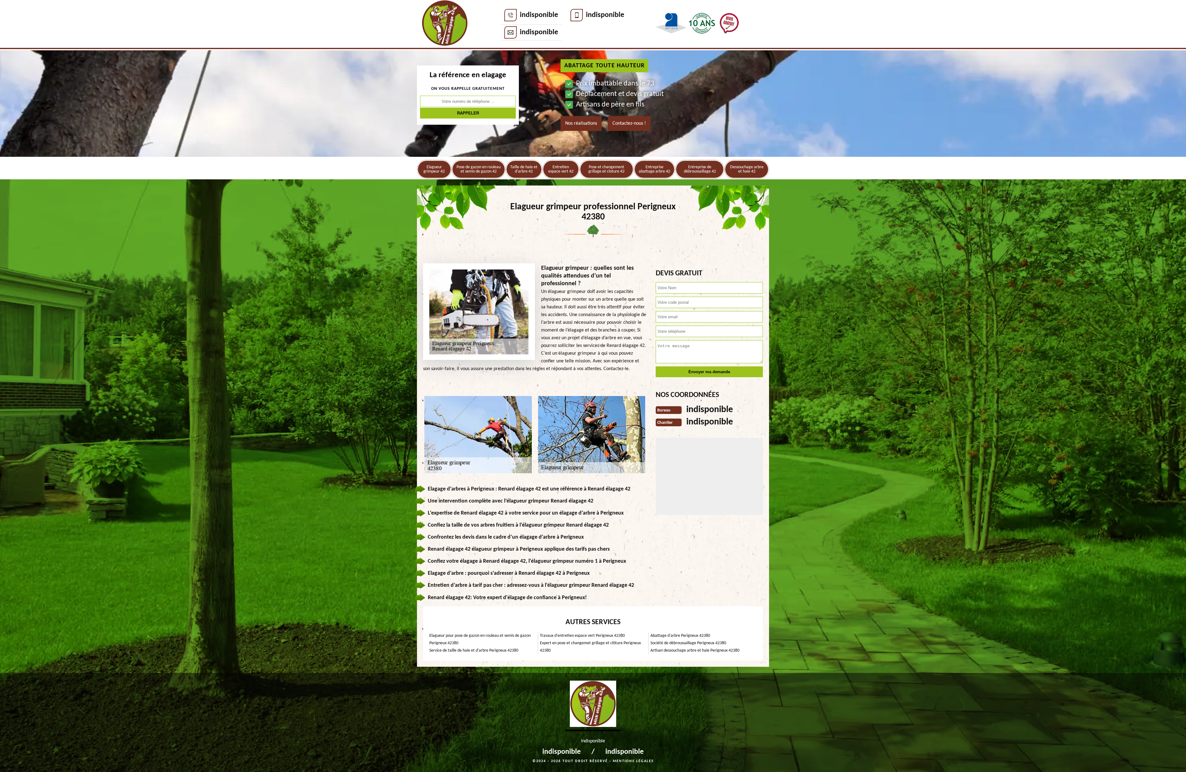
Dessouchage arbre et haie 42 (746, 169)
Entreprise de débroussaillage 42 (700, 169)
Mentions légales (633, 761)
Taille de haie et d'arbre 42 (523, 169)
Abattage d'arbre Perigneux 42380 (680, 635)
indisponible (539, 15)
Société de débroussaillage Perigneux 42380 (688, 643)
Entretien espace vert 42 (561, 169)
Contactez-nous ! (629, 123)
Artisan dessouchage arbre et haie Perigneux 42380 (694, 650)
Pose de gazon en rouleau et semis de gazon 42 (478, 169)
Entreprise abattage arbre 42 (654, 169)
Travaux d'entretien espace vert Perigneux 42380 (582, 635)
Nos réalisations (581, 123)
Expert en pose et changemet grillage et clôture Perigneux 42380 (590, 647)
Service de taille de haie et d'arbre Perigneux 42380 (473, 650)
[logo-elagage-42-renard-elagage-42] (445, 24)
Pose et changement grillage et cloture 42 (606, 169)
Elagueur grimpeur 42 (434, 169)
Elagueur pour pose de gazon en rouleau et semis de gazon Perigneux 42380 (480, 639)
